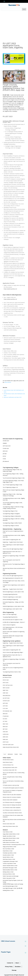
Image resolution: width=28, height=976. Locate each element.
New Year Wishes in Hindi (8, 848)
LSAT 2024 (5, 705)
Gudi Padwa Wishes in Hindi (9, 840)
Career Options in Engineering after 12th (11, 649)
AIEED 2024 (5, 737)
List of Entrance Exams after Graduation (11, 807)
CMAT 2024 (5, 693)
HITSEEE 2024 (6, 440)
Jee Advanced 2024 (7, 677)
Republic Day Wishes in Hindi (9, 836)
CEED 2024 (5, 731)
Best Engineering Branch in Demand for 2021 (13, 578)
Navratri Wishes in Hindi (8, 857)
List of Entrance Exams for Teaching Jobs (12, 802)
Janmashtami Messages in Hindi (10, 867)
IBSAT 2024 (5, 724)
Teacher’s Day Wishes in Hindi (9, 863)
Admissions (10, 754)
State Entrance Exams (7, 762)
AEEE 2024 (5, 726)
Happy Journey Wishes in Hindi (9, 846)
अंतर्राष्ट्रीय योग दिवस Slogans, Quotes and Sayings (13, 884)
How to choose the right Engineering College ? (13, 652)
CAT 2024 (5, 721)
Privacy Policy (9, 967)
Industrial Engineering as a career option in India (13, 606)
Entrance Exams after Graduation (10, 799)
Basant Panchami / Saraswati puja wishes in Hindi (14, 844)
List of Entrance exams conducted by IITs (12, 810)
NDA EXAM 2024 (6, 695)
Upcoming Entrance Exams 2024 (10, 767)
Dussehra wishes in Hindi (8, 855)
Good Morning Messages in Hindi (10, 886)
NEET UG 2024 (6, 687)
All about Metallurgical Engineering (10, 599)
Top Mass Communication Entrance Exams (12, 812)
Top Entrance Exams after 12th (10, 770)
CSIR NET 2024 (6, 700)
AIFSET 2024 (5, 742)
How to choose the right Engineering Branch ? (13, 575)
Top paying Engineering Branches (10, 594)
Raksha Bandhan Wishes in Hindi (10, 869)
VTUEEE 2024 (6, 448)
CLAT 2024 (5, 708)
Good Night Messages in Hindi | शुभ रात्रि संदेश (12, 888)
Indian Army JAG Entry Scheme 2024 (11, 747)
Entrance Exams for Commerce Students (12, 797)
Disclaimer (18, 967)
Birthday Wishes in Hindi (8, 872)
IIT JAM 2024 (6, 716)
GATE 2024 (5, 703)
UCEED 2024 (5, 734)
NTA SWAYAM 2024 (7, 711)
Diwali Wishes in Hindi (7, 851)
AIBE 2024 (5, 713)
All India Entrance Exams (8, 759)
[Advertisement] (14, 25)
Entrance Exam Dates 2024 (9, 823)
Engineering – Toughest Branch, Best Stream (13, 589)
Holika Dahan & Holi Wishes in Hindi (11, 842)
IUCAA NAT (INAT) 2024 (8, 744)
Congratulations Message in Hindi (10, 861)
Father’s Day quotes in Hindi (9, 878)
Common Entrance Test (8, 765)
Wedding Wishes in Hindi (8, 890)
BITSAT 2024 (6, 680)
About (17, 963)
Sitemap (14, 970)
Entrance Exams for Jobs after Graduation (12, 794)
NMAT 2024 (5, 690)
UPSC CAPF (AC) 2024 (7, 685)
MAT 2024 (5, 729)
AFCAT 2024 (5, 682)
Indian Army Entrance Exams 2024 (10, 826)
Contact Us (10, 963)
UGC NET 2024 (6, 698)
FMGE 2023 (5, 739)
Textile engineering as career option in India (12, 609)
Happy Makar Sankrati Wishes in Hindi (11, 834)
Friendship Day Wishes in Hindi (9, 853)
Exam (5, 754)
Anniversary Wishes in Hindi (9, 874)
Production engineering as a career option (12, 597)
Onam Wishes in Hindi (7, 832)
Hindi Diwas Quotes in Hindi (9, 859)
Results (16, 754)
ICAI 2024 (5, 718)
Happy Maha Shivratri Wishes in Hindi (11, 838)
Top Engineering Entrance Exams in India (12, 671)
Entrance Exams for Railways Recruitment (12, 805)
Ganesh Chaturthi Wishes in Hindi (10, 865)
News (21, 754)
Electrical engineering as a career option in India (13, 591)
